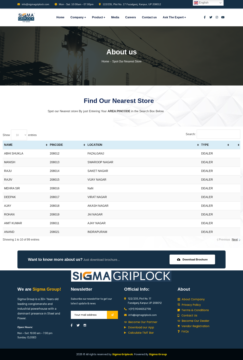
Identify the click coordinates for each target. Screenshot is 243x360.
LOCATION (95, 144)
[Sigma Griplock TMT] (26, 17)
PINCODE (56, 144)
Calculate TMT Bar (140, 333)
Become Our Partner (142, 322)
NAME (8, 144)
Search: (191, 134)
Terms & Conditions (195, 310)
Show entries (20, 135)
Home (105, 61)
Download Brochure (195, 259)
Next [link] (235, 239)
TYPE (205, 144)
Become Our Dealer (195, 321)
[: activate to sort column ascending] (235, 145)
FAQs (185, 331)
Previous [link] (224, 239)
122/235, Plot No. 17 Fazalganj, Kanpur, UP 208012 (132, 4)
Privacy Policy (191, 305)
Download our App (140, 327)
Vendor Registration (195, 326)
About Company (193, 299)
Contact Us (189, 315)
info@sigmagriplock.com (35, 4)
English (203, 2)
